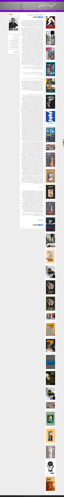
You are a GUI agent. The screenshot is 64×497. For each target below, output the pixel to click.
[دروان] (50, 102)
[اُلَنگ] (50, 69)
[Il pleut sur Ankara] (50, 134)
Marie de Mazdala (52, 168)
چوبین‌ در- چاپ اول (52, 386)
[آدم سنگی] (50, 468)
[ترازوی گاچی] (50, 22)
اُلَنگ (54, 77)
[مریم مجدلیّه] (50, 208)
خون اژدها (54, 232)
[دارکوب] (50, 53)
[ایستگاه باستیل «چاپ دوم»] (50, 241)
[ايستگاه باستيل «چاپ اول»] (50, 452)
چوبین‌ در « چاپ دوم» (52, 264)
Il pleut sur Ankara (52, 143)
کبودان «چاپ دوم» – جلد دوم (51, 295)
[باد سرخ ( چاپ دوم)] (50, 393)
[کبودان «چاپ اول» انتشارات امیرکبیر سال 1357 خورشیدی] (50, 484)
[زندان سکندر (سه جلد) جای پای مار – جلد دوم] (50, 329)
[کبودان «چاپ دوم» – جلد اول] (50, 304)
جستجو (10, 14)
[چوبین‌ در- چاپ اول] (50, 378)
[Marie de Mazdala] (50, 159)
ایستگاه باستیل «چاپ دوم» (51, 248)
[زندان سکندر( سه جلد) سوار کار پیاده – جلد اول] (50, 345)
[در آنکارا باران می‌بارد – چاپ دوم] (50, 362)
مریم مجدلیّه (53, 216)
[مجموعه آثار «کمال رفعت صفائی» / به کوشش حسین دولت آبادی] (50, 192)
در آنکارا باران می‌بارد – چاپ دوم (51, 370)
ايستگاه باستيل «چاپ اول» (51, 459)
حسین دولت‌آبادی (47, 4)
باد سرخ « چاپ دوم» (52, 279)
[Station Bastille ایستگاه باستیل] (50, 38)
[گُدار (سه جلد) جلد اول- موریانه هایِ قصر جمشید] (50, 436)
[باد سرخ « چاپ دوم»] (50, 272)
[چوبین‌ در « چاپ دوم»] (50, 257)
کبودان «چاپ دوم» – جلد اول (51, 311)
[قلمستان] (50, 85)
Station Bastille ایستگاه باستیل (51, 46)
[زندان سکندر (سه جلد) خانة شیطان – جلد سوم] (50, 316)
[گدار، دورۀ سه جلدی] (50, 147)
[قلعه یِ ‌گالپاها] (50, 176)
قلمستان (54, 93)
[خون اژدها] (50, 224)
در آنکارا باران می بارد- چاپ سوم (51, 126)
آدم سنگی (54, 475)
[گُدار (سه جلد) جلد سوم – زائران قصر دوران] (50, 405)
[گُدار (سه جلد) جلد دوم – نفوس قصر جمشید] (50, 419)
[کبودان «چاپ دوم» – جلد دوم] (50, 287)
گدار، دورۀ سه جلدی (52, 151)
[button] (42, 17)
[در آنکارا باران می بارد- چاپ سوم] (50, 118)
